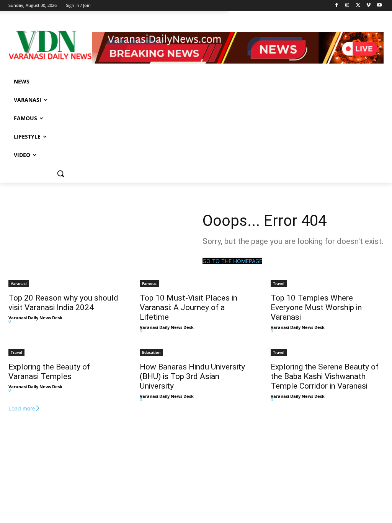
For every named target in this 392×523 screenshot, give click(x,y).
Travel (278, 283)
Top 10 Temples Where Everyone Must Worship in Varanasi (316, 307)
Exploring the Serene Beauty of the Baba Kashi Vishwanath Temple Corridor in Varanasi (325, 376)
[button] (60, 173)
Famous (149, 283)
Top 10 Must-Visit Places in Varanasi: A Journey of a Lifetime (188, 307)
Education (151, 352)
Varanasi (19, 283)
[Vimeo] (368, 5)
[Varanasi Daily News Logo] (50, 45)
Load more (21, 408)
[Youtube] (379, 5)
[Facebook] (336, 5)
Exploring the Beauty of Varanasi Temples (49, 371)
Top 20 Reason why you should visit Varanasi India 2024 (63, 302)
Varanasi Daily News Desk (35, 317)
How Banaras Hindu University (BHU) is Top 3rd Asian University (192, 376)
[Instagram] (347, 5)
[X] (358, 5)
